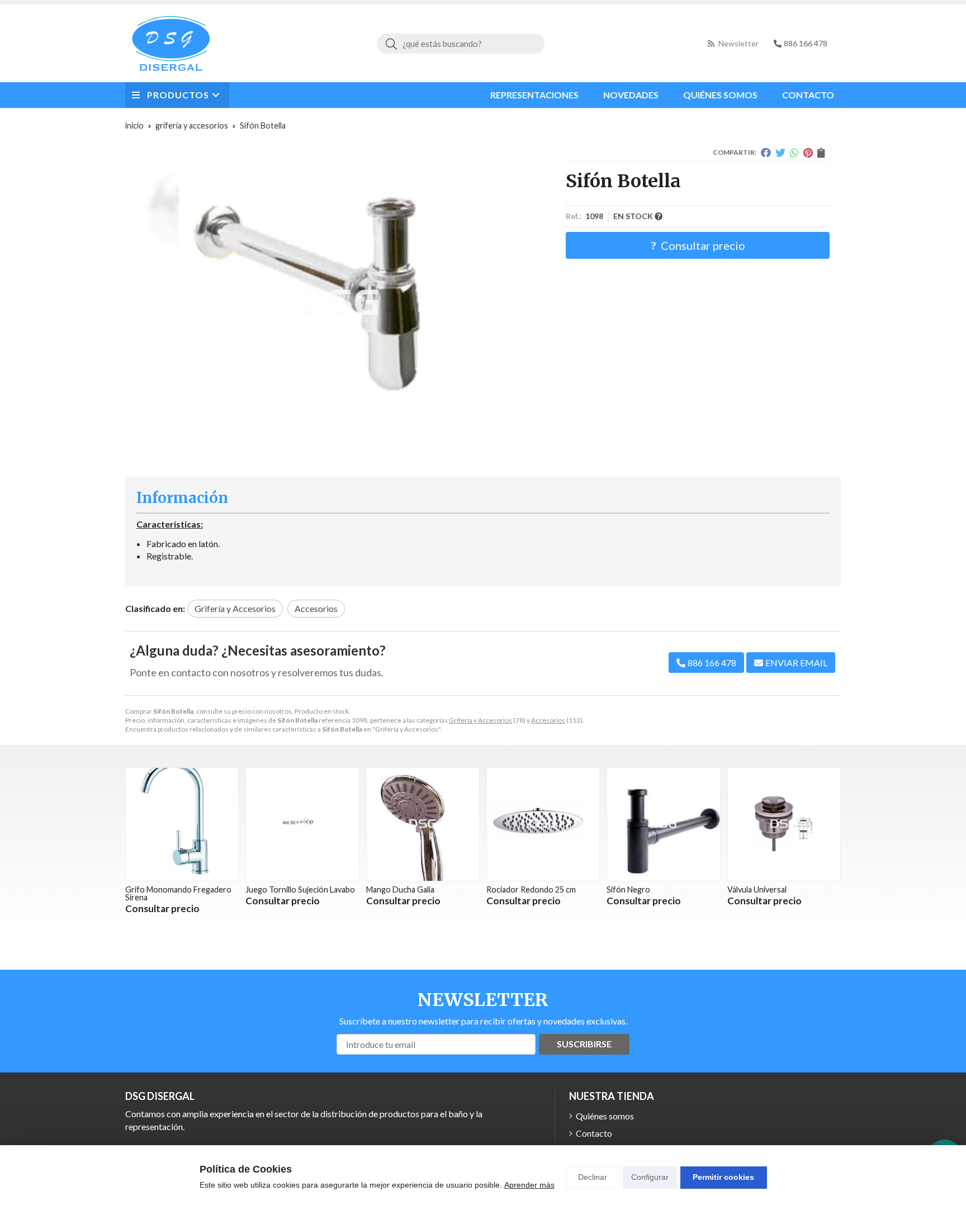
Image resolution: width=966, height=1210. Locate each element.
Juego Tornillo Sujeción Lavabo (300, 889)
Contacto (594, 1133)
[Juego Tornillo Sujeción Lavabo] (302, 824)
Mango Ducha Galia (400, 889)
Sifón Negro (628, 889)
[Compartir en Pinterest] (808, 152)
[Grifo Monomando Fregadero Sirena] (182, 824)
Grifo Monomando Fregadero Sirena (178, 893)
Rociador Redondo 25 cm (531, 889)
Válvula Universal (757, 889)
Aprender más (529, 1184)
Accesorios (548, 720)
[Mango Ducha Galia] (423, 824)
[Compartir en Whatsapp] (794, 152)
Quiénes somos (605, 1116)
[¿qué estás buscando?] (460, 43)
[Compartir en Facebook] (766, 152)
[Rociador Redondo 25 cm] (543, 824)
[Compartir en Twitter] (780, 152)
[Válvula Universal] (784, 824)
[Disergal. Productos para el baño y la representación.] (171, 43)
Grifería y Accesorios (480, 720)
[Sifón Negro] (663, 824)
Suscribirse (584, 1043)
